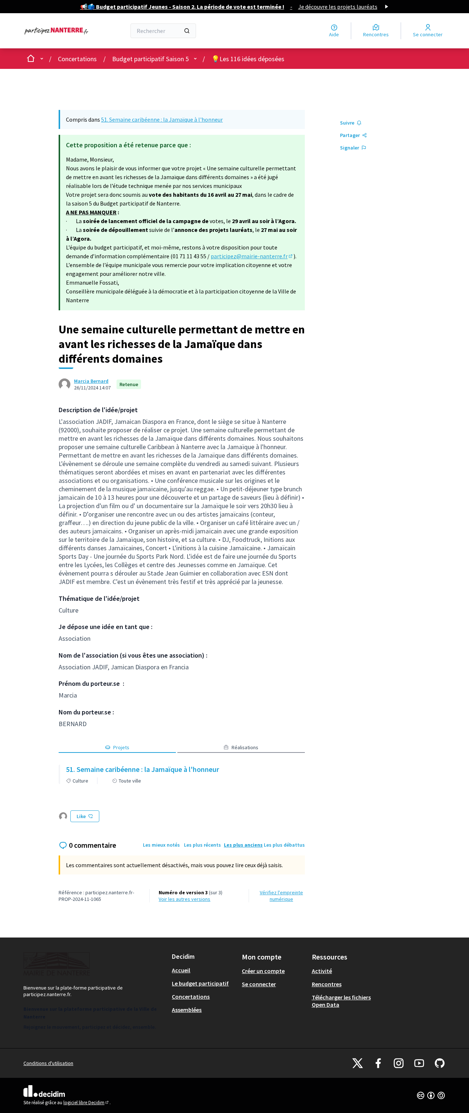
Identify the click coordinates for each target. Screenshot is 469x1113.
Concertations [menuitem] (191, 996)
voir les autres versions (184, 899)
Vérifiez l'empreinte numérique (281, 895)
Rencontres (326, 984)
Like (81, 816)
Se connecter (259, 984)
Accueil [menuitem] (181, 970)
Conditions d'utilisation (48, 1063)
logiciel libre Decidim (86, 1102)
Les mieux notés (161, 845)
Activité (322, 971)
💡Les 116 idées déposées (247, 59)
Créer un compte (263, 971)
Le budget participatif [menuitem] (200, 983)
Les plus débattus (284, 845)
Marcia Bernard (91, 381)
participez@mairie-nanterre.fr (252, 256)
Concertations (77, 59)
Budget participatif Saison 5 (150, 59)
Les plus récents (202, 845)
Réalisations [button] (245, 747)
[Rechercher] (187, 31)
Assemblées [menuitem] (187, 1009)
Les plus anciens (243, 845)
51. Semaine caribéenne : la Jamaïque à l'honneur (162, 119)
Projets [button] (121, 747)
